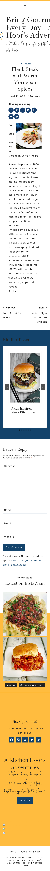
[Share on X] (16, 110)
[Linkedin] (31, 739)
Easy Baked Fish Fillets (13, 313)
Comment (11, 466)
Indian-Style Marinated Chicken (39, 315)
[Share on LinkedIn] (34, 110)
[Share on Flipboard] (28, 110)
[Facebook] (11, 739)
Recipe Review (25, 64)
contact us (25, 732)
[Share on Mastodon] (16, 116)
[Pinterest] (25, 739)
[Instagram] (18, 739)
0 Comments (33, 96)
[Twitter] (38, 739)
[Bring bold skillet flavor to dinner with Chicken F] (25, 659)
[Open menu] (25, 6)
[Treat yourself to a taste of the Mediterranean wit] (25, 614)
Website (9, 536)
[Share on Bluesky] (11, 116)
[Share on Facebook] (11, 110)
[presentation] (25, 377)
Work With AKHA (30, 852)
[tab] (20, 430)
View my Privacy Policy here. (25, 821)
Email (8, 523)
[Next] (43, 387)
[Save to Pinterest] (22, 110)
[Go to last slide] (7, 387)
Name (9, 510)
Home (13, 852)
